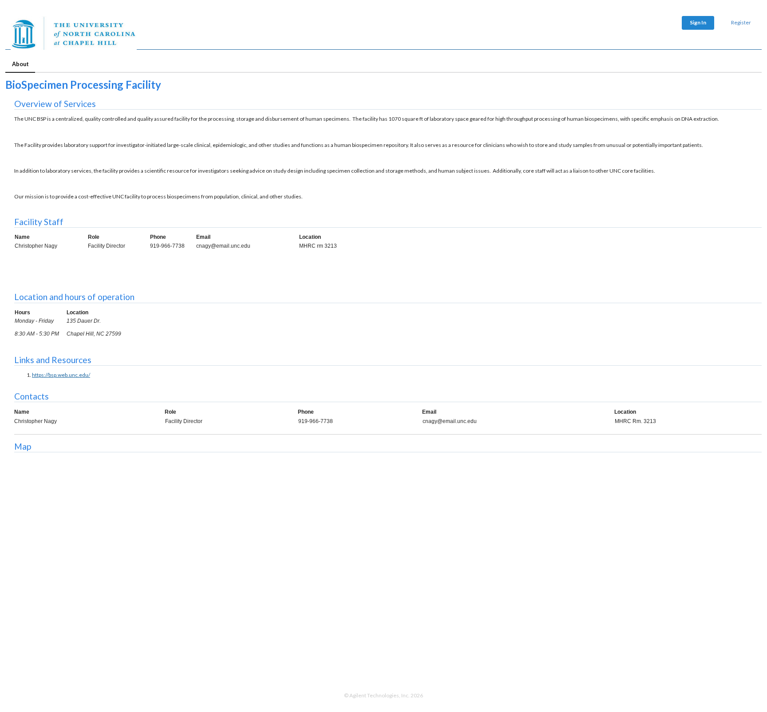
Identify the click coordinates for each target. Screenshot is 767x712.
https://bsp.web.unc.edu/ (61, 375)
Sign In (698, 22)
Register (741, 22)
